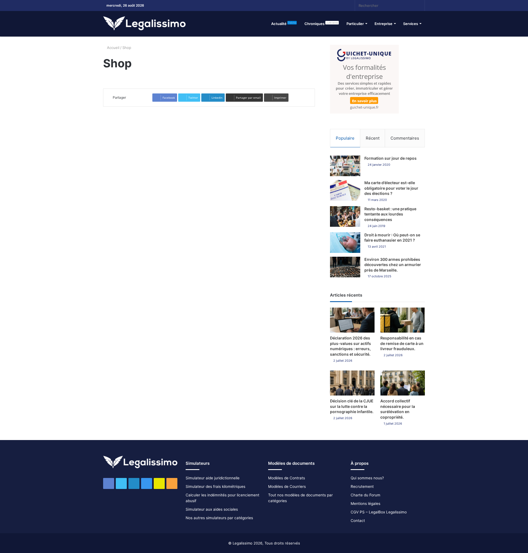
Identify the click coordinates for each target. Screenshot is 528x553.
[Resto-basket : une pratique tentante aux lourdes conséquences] (345, 216)
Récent (373, 138)
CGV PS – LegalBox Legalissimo (379, 512)
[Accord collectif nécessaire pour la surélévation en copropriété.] (402, 383)
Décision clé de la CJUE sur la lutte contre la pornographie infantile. (351, 406)
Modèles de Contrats (286, 478)
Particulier (355, 23)
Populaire (345, 138)
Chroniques (321, 23)
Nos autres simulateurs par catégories (219, 518)
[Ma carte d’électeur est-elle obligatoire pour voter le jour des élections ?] (345, 190)
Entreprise (383, 23)
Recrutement (362, 486)
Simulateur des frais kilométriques (215, 486)
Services (410, 23)
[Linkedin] (309, 5)
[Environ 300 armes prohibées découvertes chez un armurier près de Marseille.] (345, 267)
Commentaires (405, 138)
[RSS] (334, 5)
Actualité (283, 23)
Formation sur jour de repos (390, 158)
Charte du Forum (365, 495)
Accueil (112, 47)
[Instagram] (318, 5)
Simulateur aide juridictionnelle (213, 478)
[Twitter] (301, 5)
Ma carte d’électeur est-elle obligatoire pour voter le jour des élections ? (391, 188)
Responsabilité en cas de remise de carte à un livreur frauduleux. (402, 343)
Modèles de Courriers (287, 486)
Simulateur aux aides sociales (212, 509)
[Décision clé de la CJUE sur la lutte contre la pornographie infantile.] (352, 383)
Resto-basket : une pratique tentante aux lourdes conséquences (390, 214)
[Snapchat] (326, 5)
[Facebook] (293, 5)
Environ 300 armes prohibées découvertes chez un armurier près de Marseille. (392, 264)
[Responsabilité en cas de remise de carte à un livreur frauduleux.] (402, 320)
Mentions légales (365, 503)
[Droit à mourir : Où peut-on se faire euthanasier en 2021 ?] (345, 242)
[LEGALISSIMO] (144, 23)
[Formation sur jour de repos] (345, 166)
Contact (358, 520)
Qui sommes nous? (367, 478)
